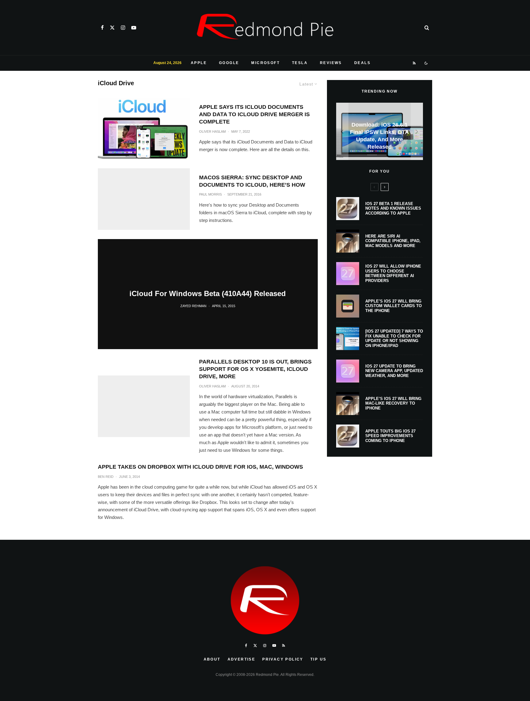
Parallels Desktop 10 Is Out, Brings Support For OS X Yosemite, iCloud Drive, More (255, 369)
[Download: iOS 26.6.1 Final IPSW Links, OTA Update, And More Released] (379, 131)
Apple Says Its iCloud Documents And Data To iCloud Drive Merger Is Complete (254, 114)
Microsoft (265, 63)
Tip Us (318, 659)
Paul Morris (210, 194)
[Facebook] (102, 27)
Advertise (241, 659)
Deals (362, 63)
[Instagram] (123, 27)
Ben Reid (105, 476)
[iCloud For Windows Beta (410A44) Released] (208, 294)
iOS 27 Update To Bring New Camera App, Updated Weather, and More (394, 371)
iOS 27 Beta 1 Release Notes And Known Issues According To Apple (393, 208)
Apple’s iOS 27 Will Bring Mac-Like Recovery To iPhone (393, 403)
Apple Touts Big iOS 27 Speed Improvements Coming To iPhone (390, 436)
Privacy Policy (282, 659)
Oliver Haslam (212, 131)
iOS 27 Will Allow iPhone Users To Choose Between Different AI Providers (393, 273)
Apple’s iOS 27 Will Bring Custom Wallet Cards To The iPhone (393, 306)
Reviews (331, 63)
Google (229, 63)
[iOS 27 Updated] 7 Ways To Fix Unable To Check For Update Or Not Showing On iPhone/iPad (394, 338)
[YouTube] (133, 27)
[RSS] (414, 63)
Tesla (300, 63)
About (212, 659)
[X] (112, 27)
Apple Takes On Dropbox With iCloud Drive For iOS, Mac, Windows (200, 467)
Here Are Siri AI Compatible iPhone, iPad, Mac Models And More (393, 241)
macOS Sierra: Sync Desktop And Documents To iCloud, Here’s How (252, 181)
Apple (199, 63)
